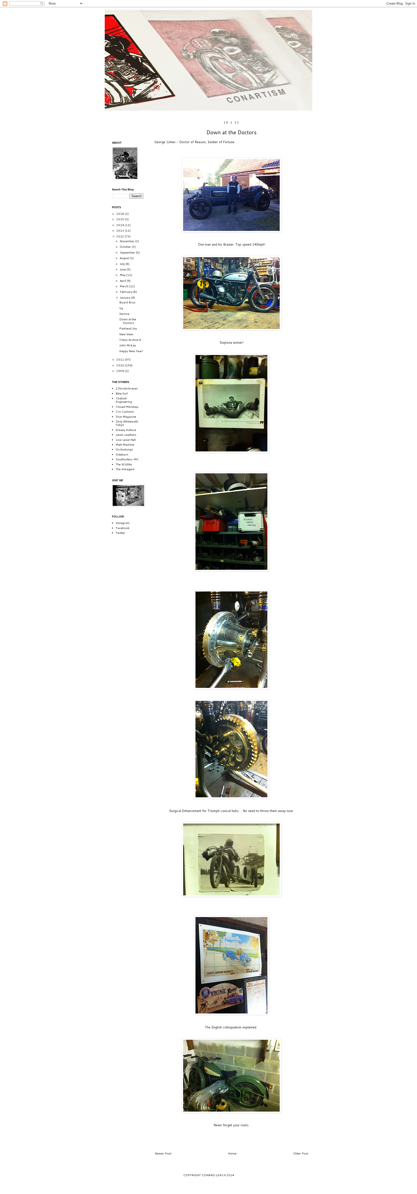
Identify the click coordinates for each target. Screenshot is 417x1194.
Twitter (120, 533)
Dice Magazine (126, 417)
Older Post (300, 1153)
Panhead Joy (128, 328)
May (123, 275)
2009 (120, 371)
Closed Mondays (127, 407)
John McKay (127, 345)
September (128, 252)
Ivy (121, 308)
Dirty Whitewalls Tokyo (127, 423)
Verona (124, 314)
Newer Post (163, 1153)
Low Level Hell (126, 440)
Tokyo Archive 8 (130, 340)
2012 (120, 236)
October (126, 247)
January (125, 297)
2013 (120, 230)
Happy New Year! (131, 351)
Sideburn (122, 454)
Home (232, 1153)
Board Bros (127, 302)
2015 (120, 219)
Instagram (123, 523)
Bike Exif (122, 393)
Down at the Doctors (127, 321)
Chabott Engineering (124, 400)
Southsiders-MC (127, 459)
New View (126, 334)
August (125, 258)
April (123, 281)
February (126, 292)
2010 (120, 365)
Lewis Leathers (126, 435)
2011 (120, 359)
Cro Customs (125, 411)
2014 (120, 225)
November (127, 241)
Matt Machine (125, 445)
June (123, 269)
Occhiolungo (124, 449)
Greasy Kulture (126, 430)
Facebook (122, 528)
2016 (120, 214)
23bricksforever (127, 388)
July (122, 264)
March (124, 286)
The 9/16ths (124, 464)
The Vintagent (125, 469)
